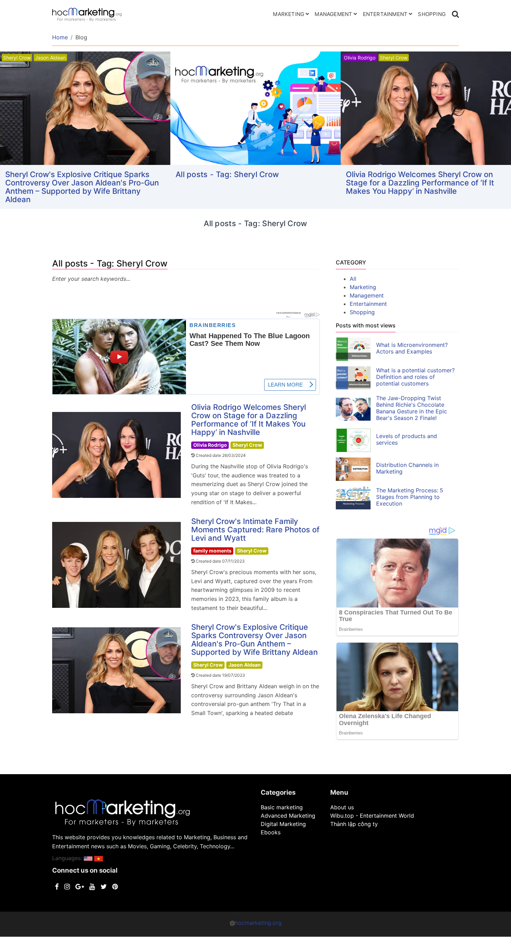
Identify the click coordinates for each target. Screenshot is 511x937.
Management (333, 14)
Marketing (288, 14)
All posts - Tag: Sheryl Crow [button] (227, 174)
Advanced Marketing (288, 815)
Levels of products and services (406, 439)
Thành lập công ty (354, 823)
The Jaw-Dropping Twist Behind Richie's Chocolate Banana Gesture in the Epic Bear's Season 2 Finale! (411, 408)
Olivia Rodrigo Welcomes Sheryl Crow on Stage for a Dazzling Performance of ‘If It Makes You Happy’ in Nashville (420, 183)
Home (60, 37)
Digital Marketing (283, 823)
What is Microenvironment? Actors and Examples (412, 348)
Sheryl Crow (247, 445)
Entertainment (385, 14)
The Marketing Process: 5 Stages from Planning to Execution (409, 497)
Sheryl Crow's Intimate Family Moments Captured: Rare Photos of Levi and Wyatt (255, 529)
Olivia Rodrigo (210, 445)
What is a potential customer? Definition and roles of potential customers (415, 377)
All (353, 278)
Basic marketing (282, 807)
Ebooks (271, 832)
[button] (88, 858)
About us (342, 807)
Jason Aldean (244, 665)
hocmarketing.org (258, 922)
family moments (212, 551)
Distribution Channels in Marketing (407, 468)
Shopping (432, 14)
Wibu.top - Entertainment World (372, 815)
